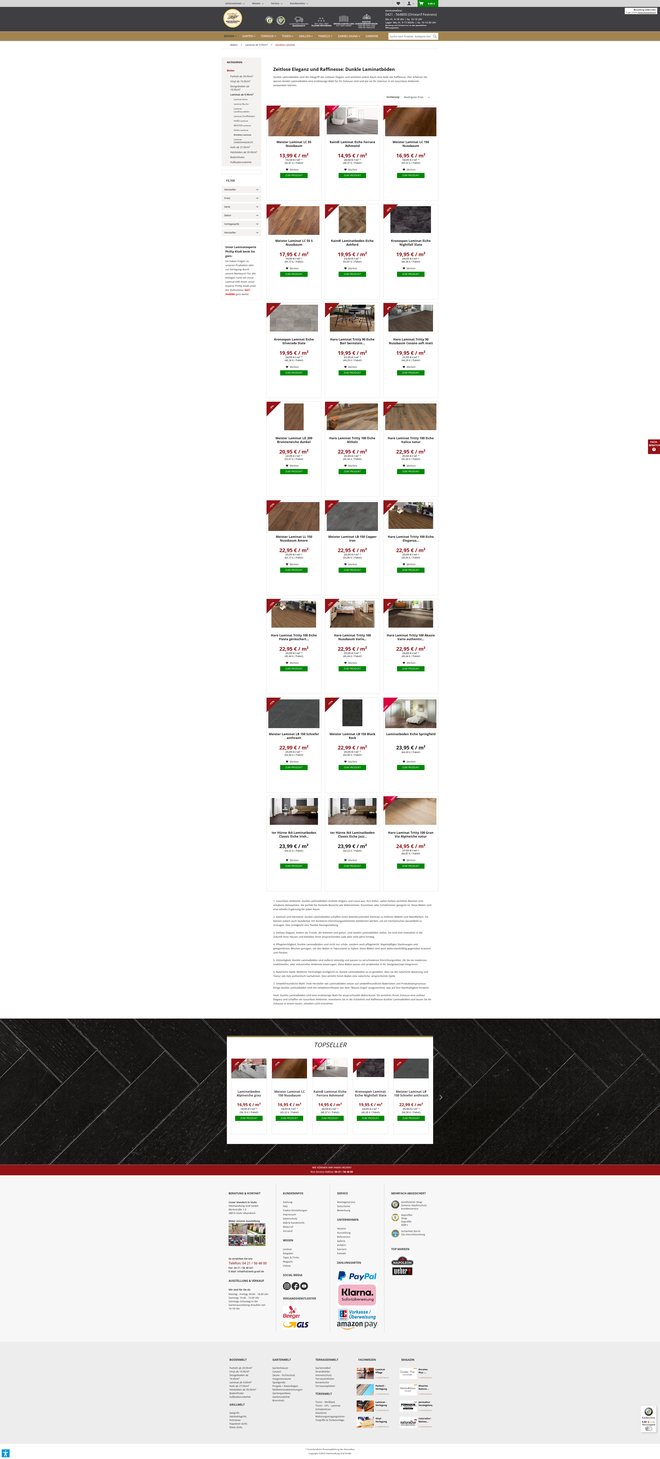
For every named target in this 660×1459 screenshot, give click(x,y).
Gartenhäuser (280, 1368)
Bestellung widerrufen (645, 9)
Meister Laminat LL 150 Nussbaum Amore (294, 538)
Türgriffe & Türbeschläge (329, 1420)
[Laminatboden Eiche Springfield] (410, 714)
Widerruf (288, 1226)
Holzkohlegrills (237, 1416)
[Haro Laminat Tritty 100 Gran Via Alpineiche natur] (410, 812)
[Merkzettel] (398, 3)
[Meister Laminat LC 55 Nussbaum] (294, 122)
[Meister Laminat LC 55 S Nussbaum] (294, 220)
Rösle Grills (235, 1427)
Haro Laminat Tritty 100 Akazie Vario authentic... (411, 637)
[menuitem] (266, 3)
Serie (227, 206)
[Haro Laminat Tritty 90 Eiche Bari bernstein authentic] (352, 319)
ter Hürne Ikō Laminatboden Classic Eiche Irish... (294, 834)
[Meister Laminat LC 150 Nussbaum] (410, 122)
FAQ (285, 1206)
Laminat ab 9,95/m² (242, 94)
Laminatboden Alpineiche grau (249, 1093)
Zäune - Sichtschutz (283, 1375)
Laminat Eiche (241, 99)
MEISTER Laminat (242, 125)
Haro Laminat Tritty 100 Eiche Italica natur (411, 440)
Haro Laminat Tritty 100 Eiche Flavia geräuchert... (294, 637)
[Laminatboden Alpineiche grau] (248, 1073)
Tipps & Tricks (291, 1257)
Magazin (288, 1261)
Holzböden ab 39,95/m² (243, 152)
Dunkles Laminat (242, 134)
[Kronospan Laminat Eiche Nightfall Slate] (410, 220)
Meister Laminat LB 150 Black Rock (352, 736)
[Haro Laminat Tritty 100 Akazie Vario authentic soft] (410, 615)
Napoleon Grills (238, 1423)
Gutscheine (343, 1206)
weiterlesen (383, 1377)
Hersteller (230, 189)
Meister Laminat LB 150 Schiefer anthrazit (294, 736)
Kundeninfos (298, 3)
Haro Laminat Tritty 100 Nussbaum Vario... (352, 637)
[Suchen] (435, 36)
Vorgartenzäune (281, 1378)
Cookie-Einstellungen (295, 1210)
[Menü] (654, 1408)
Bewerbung (343, 1210)
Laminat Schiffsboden (244, 116)
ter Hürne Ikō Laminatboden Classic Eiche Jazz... (352, 834)
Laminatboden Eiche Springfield (411, 734)
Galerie (341, 1241)
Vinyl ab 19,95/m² (240, 81)
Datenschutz (290, 1218)
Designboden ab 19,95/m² (239, 88)
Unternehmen (233, 3)
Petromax (235, 1420)
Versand (288, 1231)
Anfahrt (341, 1245)
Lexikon (287, 1249)
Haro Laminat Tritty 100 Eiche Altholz (352, 440)
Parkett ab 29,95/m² (241, 76)
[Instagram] (287, 1286)
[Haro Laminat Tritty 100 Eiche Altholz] (352, 418)
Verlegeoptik (231, 224)
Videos (287, 1265)
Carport (276, 1371)
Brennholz (278, 1400)
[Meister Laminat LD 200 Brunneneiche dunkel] (294, 418)
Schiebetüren (323, 1409)
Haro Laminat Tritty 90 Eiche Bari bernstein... (352, 341)
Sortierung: (393, 97)
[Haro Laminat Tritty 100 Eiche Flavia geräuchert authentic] (294, 615)
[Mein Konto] (410, 3)
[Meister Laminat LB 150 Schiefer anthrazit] (294, 714)
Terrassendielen (324, 1378)
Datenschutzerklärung (647, 12)
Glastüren (321, 1412)
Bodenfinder (237, 157)
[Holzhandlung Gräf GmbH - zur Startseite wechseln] (232, 18)
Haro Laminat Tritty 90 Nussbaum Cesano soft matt (411, 341)
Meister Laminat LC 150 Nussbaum (411, 144)
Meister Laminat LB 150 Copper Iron (352, 538)
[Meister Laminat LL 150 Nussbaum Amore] (294, 516)
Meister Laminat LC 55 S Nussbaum (294, 243)
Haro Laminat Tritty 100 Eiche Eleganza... (411, 538)
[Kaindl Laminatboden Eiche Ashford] (352, 220)
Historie (341, 1228)
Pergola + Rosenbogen (285, 1386)
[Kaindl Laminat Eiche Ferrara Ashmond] (352, 122)
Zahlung (287, 1202)
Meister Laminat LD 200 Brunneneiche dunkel (294, 440)
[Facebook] (295, 1286)
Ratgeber (288, 1253)
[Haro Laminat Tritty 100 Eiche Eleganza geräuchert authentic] (410, 516)
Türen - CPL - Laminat (327, 1405)
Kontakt (341, 1253)
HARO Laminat (241, 120)
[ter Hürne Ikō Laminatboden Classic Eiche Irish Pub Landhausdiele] (294, 812)
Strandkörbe (322, 1371)
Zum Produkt (293, 175)
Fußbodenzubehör (241, 162)
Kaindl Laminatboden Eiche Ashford (352, 243)
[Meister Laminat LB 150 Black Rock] (352, 714)
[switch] (648, 1429)
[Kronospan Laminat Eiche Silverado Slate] (294, 319)
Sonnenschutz (323, 1375)
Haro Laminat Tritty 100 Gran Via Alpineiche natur (410, 834)
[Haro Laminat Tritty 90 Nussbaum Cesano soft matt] (410, 319)
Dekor (227, 215)
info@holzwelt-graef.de (250, 1271)
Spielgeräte (278, 1382)
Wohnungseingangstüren (330, 1416)
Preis (227, 198)
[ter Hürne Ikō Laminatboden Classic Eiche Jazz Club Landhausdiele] (352, 812)
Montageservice (346, 1202)
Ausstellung (344, 1232)
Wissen (256, 3)
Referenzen (343, 1236)
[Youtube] (304, 1286)
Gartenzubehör (281, 1396)
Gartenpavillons (281, 1393)
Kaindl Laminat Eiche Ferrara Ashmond (352, 144)
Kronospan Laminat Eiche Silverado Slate (294, 341)
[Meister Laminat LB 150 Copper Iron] (352, 516)
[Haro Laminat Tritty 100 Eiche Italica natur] (410, 418)
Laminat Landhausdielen (242, 110)
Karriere (341, 1249)
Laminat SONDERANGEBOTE (243, 141)
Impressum (289, 1214)
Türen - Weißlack (325, 1402)
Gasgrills (234, 1412)
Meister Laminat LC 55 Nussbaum (294, 144)
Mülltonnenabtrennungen (287, 1389)
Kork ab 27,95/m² (240, 147)
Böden (230, 70)
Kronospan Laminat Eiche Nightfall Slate (411, 243)
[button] (6, 1453)
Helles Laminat (241, 130)
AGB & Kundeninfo (293, 1222)
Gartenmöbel (323, 1368)
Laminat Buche (241, 104)
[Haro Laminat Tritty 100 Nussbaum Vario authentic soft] (352, 615)
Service (275, 3)
